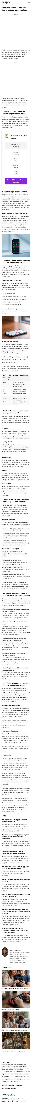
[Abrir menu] (29, 2)
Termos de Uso (6, 1088)
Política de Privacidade (8, 1085)
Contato (13, 1088)
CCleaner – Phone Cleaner (18, 136)
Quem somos (19, 1085)
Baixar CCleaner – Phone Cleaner (16, 181)
